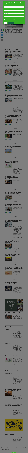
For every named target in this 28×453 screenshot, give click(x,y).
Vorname (5, 5)
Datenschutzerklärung (11, 21)
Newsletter (14, 452)
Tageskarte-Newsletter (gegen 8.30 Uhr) (9, 19)
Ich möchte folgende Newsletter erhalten (9, 18)
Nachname (5, 8)
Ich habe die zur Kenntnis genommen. (12, 21)
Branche (5, 15)
